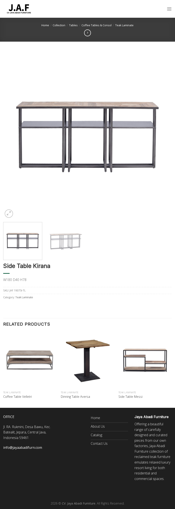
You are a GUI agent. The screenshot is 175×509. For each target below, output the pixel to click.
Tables (73, 25)
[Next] (163, 134)
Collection (59, 25)
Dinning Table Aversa (75, 397)
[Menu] (169, 9)
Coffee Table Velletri (17, 397)
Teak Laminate (124, 25)
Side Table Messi (130, 397)
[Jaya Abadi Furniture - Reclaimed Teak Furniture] (19, 9)
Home (45, 25)
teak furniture (160, 456)
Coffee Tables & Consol (97, 25)
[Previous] (12, 134)
